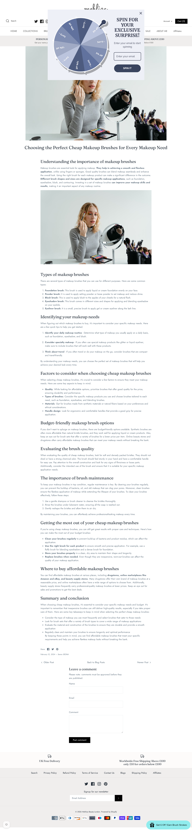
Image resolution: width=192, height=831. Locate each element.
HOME (13, 31)
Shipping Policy (139, 773)
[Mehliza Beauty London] (96, 9)
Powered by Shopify (109, 811)
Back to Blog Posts (96, 662)
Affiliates (177, 31)
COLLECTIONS (30, 31)
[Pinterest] (105, 784)
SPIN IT (127, 68)
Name (72, 683)
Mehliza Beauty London (91, 811)
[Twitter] (36, 21)
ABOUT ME (162, 31)
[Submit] (118, 798)
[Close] (140, 13)
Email (71, 698)
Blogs (123, 773)
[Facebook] (42, 21)
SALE (148, 31)
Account (167, 21)
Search (34, 773)
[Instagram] (47, 21)
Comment (73, 712)
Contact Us (109, 773)
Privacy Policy (50, 773)
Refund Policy (69, 773)
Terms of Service (90, 773)
